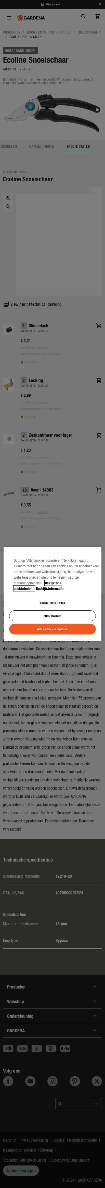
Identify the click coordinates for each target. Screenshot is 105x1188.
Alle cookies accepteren (52, 629)
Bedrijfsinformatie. (50, 588)
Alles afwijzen (53, 615)
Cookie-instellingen (52, 602)
